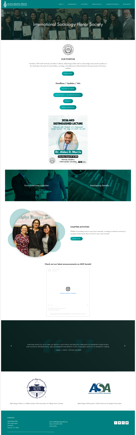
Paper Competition (68, 107)
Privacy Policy (53, 426)
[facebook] (115, 422)
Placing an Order (68, 89)
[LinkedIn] (127, 422)
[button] (11, 345)
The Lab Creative (50, 431)
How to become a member (36, 185)
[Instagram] (123, 422)
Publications (96, 4)
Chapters (84, 4)
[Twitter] (119, 422)
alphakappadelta (65, 313)
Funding (68, 101)
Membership (72, 4)
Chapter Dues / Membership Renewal (68, 95)
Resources (127, 4)
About (61, 4)
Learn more (68, 73)
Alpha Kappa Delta (55, 313)
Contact (11, 417)
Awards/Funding (112, 4)
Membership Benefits (99, 185)
